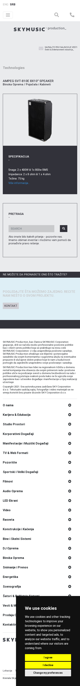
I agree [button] (48, 657)
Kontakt (10, 305)
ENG (5, 4)
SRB (12, 4)
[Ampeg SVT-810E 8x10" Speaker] (40, 120)
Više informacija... (19, 183)
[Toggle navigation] (8, 15)
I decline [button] (48, 665)
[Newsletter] (41, 48)
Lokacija (7, 670)
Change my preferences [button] (48, 672)
